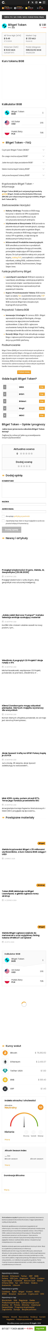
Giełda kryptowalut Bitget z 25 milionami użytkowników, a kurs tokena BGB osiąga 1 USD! (24, 852)
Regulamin (10, 1319)
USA (15, 1300)
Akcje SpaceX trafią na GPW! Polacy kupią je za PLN (24, 754)
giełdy (4, 194)
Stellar (40, 1280)
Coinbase (6, 1291)
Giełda (32, 1300)
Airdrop (41, 885)
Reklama (6, 1317)
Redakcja (34, 1317)
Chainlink (18, 1280)
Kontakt (42, 1317)
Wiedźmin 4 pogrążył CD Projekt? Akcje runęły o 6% (22, 661)
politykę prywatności (22, 516)
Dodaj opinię (11, 529)
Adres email (8, 509)
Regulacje (23, 1300)
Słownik (14, 1317)
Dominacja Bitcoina (14, 1175)
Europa (17, 1309)
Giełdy (19, 17)
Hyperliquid (7, 1280)
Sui (16, 1283)
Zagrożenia (7, 1309)
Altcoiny (25, 1305)
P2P (43, 296)
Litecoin (16, 1285)
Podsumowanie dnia (10, 1302)
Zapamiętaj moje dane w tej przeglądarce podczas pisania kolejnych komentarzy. (25, 522)
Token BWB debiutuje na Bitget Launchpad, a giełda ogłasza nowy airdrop (20, 893)
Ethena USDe (7, 1283)
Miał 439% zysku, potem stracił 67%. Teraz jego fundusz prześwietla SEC (21, 799)
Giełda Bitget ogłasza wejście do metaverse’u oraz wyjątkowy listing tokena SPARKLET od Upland (20, 935)
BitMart (22, 401)
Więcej (41, 17)
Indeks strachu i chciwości (20, 1100)
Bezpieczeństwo (29, 1309)
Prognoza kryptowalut (25, 1307)
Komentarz (8, 481)
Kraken (29, 1291)
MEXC (21, 415)
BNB (29, 6)
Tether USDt (16, 1070)
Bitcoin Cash (29, 1280)
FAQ (11, 17)
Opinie (24, 17)
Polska (17, 1305)
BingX (21, 408)
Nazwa (5, 501)
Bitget (42, 843)
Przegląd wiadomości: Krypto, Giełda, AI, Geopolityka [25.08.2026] (15, 2)
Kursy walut (13, 1046)
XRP (40, 6)
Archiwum (38, 1319)
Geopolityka (7, 1307)
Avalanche (6, 1285)
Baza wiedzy (24, 1317)
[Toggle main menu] (44, 2)
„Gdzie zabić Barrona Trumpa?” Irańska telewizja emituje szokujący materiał (23, 616)
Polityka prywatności (24, 1319)
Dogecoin (24, 1278)
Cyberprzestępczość (30, 1302)
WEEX (21, 387)
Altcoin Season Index (15, 1150)
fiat (19, 296)
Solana (5, 1278)
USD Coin (14, 1278)
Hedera (34, 1283)
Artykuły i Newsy (33, 17)
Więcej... (7, 1190)
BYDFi (21, 394)
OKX (42, 1294)
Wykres (6, 17)
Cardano (41, 1278)
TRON (32, 1278)
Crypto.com (33, 1294)
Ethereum (19, 6)
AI (11, 1305)
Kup (42, 387)
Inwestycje (35, 1305)
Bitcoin (6, 6)
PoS (19, 257)
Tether (24, 1276)
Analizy (5, 1305)
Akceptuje (18, 516)
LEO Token (24, 1283)
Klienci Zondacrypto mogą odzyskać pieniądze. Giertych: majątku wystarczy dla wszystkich (23, 708)
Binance (12, 1294)
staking (15, 257)
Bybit (14, 1291)
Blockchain (7, 1300)
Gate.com (22, 1294)
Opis (15, 17)
